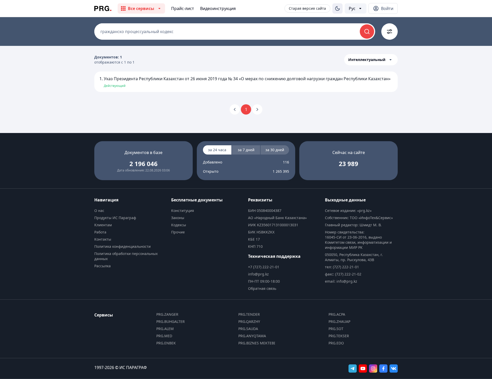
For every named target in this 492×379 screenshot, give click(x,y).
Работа (100, 232)
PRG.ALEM (165, 328)
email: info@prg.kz (341, 281)
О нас (99, 210)
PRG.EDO (336, 343)
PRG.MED (164, 335)
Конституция (182, 210)
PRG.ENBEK (166, 343)
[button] (371, 59)
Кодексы (178, 224)
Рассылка (102, 265)
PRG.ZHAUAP (339, 321)
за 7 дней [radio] (246, 149)
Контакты (102, 239)
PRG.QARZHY (249, 321)
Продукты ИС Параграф (115, 217)
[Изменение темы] (337, 8)
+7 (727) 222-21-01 (263, 266)
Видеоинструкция (218, 8)
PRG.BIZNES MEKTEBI (256, 343)
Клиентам (103, 224)
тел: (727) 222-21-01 (342, 266)
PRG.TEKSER (339, 335)
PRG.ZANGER (167, 314)
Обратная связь (262, 288)
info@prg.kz (258, 274)
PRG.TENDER (249, 314)
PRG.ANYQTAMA (252, 335)
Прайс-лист (182, 8)
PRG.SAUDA (248, 328)
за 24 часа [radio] (217, 149)
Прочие (178, 232)
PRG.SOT (336, 328)
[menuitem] (130, 210)
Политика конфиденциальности (122, 246)
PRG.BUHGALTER (170, 321)
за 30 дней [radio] (274, 149)
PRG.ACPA (337, 314)
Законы (177, 217)
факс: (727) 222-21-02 (343, 274)
